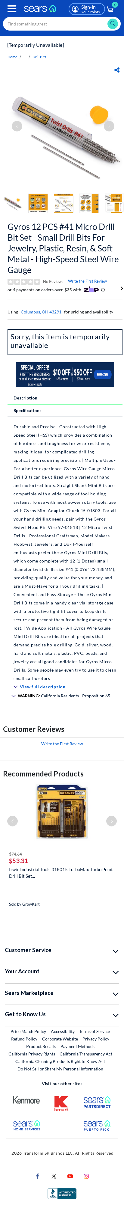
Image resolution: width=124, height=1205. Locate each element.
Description (25, 397)
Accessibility (63, 1031)
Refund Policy (24, 1038)
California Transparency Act (86, 1053)
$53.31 (18, 860)
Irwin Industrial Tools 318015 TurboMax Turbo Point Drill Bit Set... (61, 873)
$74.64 (15, 853)
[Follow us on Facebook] (38, 1175)
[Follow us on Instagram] (86, 1175)
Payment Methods (77, 1046)
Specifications (28, 410)
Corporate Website (60, 1038)
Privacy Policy (95, 1038)
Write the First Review (87, 281)
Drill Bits (39, 57)
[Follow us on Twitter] (54, 1175)
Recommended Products (43, 773)
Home (12, 57)
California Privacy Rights (31, 1053)
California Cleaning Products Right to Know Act (60, 1061)
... (24, 57)
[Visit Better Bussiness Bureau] (62, 1193)
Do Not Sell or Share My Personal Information (60, 1068)
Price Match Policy (28, 1031)
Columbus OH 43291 (41, 311)
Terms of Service (94, 1031)
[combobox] (62, 24)
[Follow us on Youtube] (70, 1175)
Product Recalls (41, 1046)
